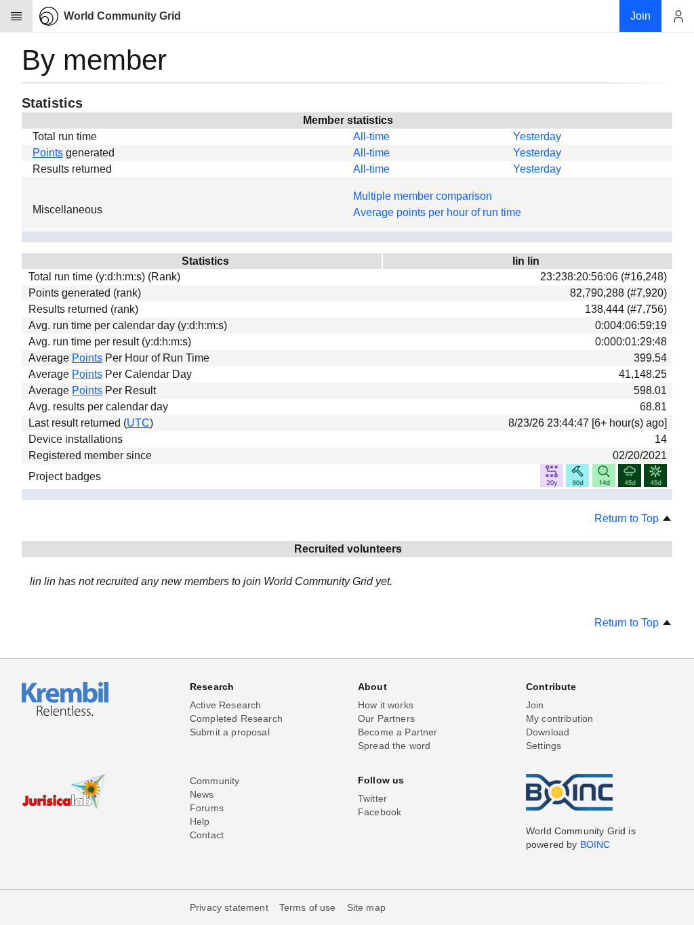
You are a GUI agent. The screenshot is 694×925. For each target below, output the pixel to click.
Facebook (379, 811)
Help (200, 821)
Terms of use (307, 907)
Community (214, 780)
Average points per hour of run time (437, 212)
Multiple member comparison (422, 196)
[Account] (677, 16)
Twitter (372, 798)
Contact (207, 835)
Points (48, 152)
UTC (138, 423)
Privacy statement (229, 907)
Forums (207, 807)
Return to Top (627, 518)
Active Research (225, 705)
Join (535, 705)
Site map (366, 907)
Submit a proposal (230, 732)
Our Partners (386, 718)
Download (547, 732)
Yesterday (537, 136)
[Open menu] (16, 16)
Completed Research (236, 718)
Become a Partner (398, 732)
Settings (543, 745)
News (202, 794)
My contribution (559, 718)
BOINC (595, 844)
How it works (385, 705)
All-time (371, 136)
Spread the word (394, 745)
